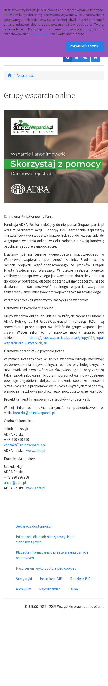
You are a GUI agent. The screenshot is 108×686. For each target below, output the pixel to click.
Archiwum (23, 589)
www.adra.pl (35, 450)
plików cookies (40, 34)
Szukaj (74, 589)
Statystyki (24, 578)
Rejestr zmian (50, 589)
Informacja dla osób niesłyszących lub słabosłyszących (45, 539)
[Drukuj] (95, 58)
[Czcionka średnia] (76, 58)
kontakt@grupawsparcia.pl (34, 412)
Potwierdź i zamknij (84, 46)
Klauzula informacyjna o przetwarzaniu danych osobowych (52, 555)
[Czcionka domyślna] (67, 58)
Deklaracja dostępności (33, 526)
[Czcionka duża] (85, 58)
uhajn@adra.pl (15, 482)
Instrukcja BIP (51, 578)
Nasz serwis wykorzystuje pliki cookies (46, 568)
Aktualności (25, 75)
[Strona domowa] (9, 75)
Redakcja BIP (80, 578)
